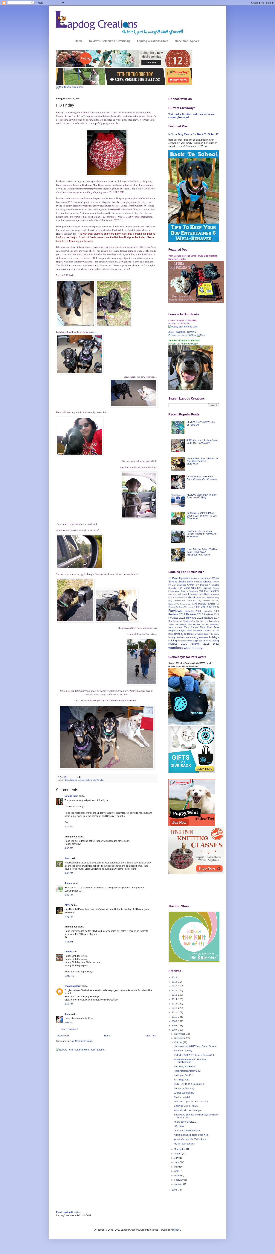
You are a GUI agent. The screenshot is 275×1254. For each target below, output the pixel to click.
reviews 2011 (200, 643)
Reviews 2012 (176, 614)
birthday (178, 633)
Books (182, 581)
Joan (67, 1014)
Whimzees (214, 624)
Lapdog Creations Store (152, 40)
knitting (172, 640)
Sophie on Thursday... (185, 1088)
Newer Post (63, 1035)
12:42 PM (69, 976)
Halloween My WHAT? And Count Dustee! (195, 1046)
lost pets (181, 641)
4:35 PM (69, 848)
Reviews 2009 (211, 611)
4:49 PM (69, 1004)
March (177, 1175)
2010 (175, 1016)
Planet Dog (199, 606)
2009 (175, 1021)
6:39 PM (69, 895)
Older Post (151, 1035)
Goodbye (214, 591)
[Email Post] (78, 776)
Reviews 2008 (193, 611)
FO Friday (179, 1126)
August (178, 1153)
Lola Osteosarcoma (209, 594)
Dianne (68, 951)
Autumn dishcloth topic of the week (191, 1135)
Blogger (176, 1230)
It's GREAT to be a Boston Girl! (189, 1084)
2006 (175, 1189)
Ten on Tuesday (209, 621)
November (180, 1038)
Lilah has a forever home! (187, 1130)
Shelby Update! (182, 1097)
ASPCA (186, 578)
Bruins (190, 581)
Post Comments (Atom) (81, 1041)
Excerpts (207, 588)
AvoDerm (195, 578)
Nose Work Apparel (187, 40)
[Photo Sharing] (107, 175)
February (179, 1180)
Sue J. (68, 858)
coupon (188, 634)
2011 (175, 1012)
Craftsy (190, 585)
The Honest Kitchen (198, 624)
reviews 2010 (177, 643)
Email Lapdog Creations (69, 1212)
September (180, 1149)
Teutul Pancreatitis (177, 624)
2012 (175, 1008)
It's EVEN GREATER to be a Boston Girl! (194, 1055)
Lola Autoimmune (189, 594)
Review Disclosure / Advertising (110, 40)
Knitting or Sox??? (183, 1075)
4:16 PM (69, 826)
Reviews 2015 (176, 617)
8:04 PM (69, 1022)
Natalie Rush (71, 796)
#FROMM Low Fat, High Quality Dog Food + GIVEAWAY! (203, 441)
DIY (197, 585)
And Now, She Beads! (185, 1066)
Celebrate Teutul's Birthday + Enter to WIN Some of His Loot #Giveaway (202, 516)
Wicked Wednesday (184, 1092)
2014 (175, 999)
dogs (67, 780)
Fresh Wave (174, 591)
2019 (175, 977)
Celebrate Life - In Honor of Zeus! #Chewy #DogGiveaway (202, 478)
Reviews (175, 611)
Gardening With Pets (198, 591)
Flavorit (216, 588)
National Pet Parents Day (179, 604)
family (171, 637)
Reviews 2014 (211, 614)
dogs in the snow (211, 634)
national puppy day (193, 641)
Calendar (198, 582)
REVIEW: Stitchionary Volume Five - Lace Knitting (202, 496)
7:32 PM (69, 917)
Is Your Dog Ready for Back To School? (193, 134)
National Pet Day (211, 601)
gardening (191, 637)
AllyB (67, 905)
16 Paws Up (175, 578)
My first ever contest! (184, 1143)
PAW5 (194, 604)
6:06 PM (69, 873)
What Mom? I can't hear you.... (189, 1110)
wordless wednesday (185, 648)
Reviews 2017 (211, 618)
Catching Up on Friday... (186, 1106)
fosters (88, 780)
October (178, 1042)
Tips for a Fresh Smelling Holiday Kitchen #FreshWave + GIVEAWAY (202, 534)
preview (207, 640)
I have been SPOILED (185, 1122)
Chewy (207, 581)
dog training (197, 634)
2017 (175, 986)
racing (215, 640)
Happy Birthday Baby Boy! (187, 1071)
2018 (175, 981)
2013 (175, 1003)
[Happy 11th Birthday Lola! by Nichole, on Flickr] (183, 326)
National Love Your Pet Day (187, 601)
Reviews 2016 (194, 617)
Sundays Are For (191, 621)
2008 (175, 1025)
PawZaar (211, 604)
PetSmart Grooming (184, 607)
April (177, 1171)
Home (78, 40)
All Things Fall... (182, 1079)
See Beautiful (175, 621)
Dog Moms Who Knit (189, 588)
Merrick (191, 597)
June (177, 1162)
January (178, 1184)
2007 (175, 1030)
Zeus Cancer (191, 627)
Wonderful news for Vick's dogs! (190, 1139)
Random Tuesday (183, 1050)
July (176, 1158)
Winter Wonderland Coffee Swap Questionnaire (190, 1060)
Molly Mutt (201, 597)
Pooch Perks (212, 606)
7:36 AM (69, 941)
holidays (214, 637)
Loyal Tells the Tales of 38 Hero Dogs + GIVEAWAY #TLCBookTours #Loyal (202, 552)
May (176, 1166)
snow (216, 643)
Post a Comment (69, 1029)
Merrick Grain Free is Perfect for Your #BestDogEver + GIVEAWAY (203, 461)
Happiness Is (174, 594)
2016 (175, 990)
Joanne (68, 883)
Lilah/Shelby (98, 780)
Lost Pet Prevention (177, 597)
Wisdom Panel (175, 627)
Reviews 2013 (194, 614)
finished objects (77, 780)
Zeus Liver (206, 627)
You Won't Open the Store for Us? (191, 1101)
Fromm (184, 591)
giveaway (202, 637)
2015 (175, 995)
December (180, 1034)
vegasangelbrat (73, 986)
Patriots (202, 603)
